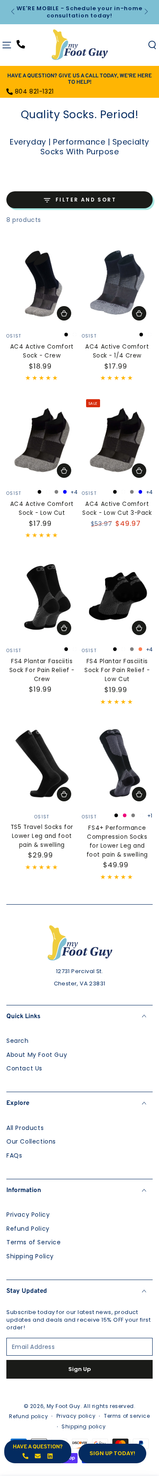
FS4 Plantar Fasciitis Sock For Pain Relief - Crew (42, 670)
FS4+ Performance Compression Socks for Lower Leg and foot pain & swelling (117, 841)
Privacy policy (75, 1416)
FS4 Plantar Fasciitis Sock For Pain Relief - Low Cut (117, 670)
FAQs (14, 1155)
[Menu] (7, 45)
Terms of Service (33, 1242)
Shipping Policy (30, 1256)
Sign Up (79, 1369)
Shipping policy (83, 1426)
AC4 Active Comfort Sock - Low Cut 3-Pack (117, 508)
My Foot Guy (64, 1406)
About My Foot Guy (36, 1054)
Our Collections (31, 1141)
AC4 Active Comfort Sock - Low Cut (42, 508)
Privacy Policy (28, 1214)
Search (17, 1040)
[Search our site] (152, 45)
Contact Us (24, 1068)
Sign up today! (112, 1453)
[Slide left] (13, 12)
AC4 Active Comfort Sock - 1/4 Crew (117, 351)
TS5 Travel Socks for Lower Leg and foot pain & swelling (42, 836)
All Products (25, 1128)
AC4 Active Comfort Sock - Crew (42, 351)
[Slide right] (145, 12)
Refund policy (28, 1416)
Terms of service (127, 1416)
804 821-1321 (34, 91)
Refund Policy (28, 1228)
